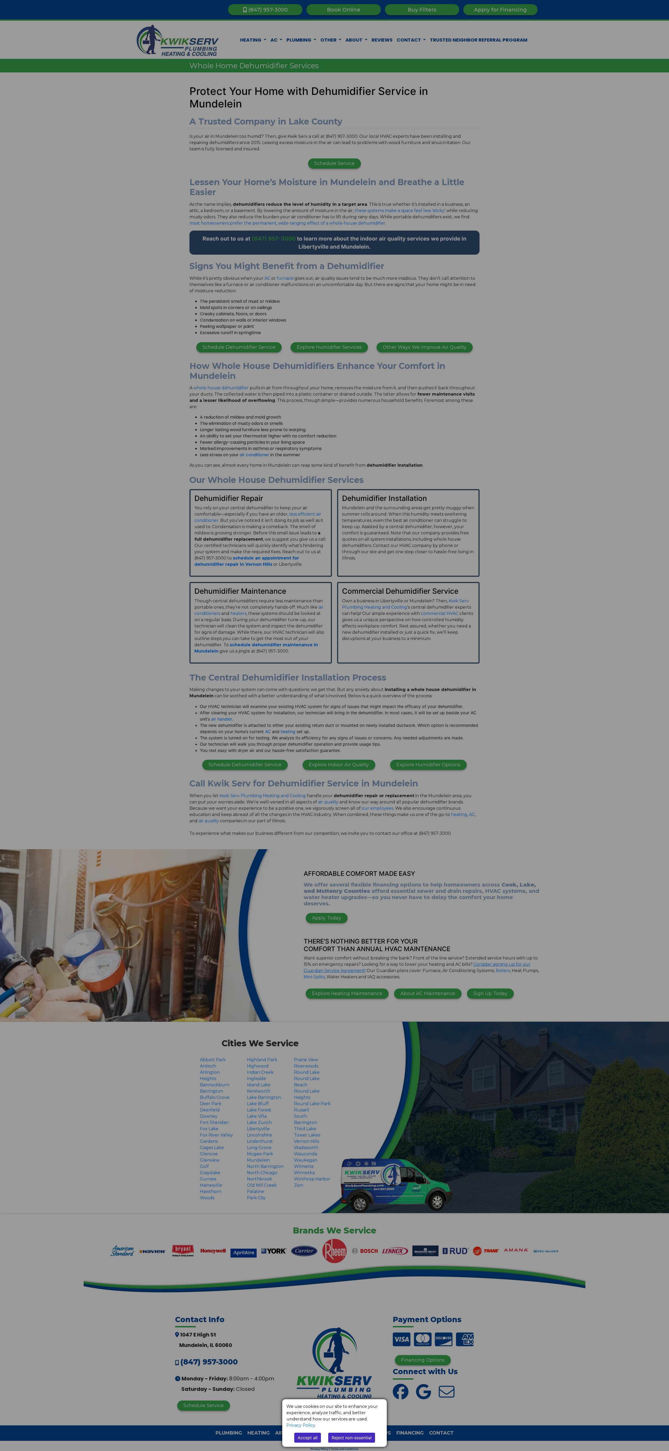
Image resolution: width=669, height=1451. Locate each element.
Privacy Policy (300, 1425)
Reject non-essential (352, 1437)
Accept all (308, 1437)
